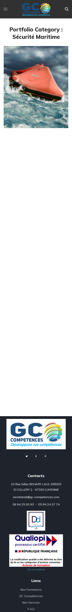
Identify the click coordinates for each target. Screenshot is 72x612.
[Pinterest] (45, 456)
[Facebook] (36, 456)
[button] (66, 9)
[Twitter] (26, 456)
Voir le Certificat (36, 569)
